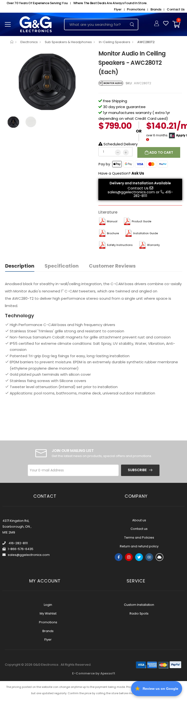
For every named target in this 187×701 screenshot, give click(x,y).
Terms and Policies (139, 537)
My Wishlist (48, 613)
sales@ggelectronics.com (131, 192)
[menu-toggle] (8, 24)
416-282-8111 (18, 543)
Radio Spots (139, 613)
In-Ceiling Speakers (114, 42)
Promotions (136, 9)
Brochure (113, 233)
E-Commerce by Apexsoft (93, 673)
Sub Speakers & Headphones (68, 42)
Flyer (118, 9)
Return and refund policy (139, 546)
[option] (48, 80)
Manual (112, 221)
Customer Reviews (112, 265)
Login (48, 604)
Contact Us (176, 9)
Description (19, 265)
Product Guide (141, 221)
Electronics (29, 42)
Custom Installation (139, 604)
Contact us (139, 528)
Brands (155, 9)
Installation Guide (145, 233)
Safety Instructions (120, 245)
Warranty (153, 245)
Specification (62, 265)
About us (139, 520)
